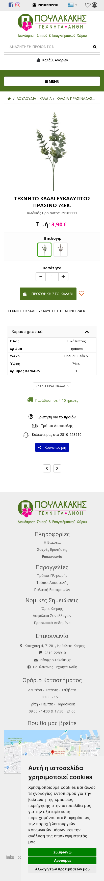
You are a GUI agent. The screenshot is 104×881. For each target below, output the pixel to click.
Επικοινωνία (52, 556)
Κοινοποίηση (54, 447)
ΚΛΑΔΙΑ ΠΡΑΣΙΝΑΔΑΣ (51, 386)
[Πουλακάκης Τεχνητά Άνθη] (52, 25)
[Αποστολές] (35, 425)
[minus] (41, 276)
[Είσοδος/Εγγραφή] (94, 5)
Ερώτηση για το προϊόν (56, 417)
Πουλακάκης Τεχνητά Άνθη (55, 666)
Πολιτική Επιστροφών (52, 589)
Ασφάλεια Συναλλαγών (52, 615)
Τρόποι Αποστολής (56, 425)
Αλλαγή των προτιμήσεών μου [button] (62, 869)
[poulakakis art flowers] (11, 5)
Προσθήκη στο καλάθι (51, 293)
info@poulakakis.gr (55, 659)
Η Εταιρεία (52, 542)
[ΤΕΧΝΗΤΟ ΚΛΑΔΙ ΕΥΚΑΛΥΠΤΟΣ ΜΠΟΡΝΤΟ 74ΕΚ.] (60, 249)
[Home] (9, 98)
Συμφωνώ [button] (62, 852)
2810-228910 (71, 434)
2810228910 (48, 5)
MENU (70, 81)
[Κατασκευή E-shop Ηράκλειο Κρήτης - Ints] (11, 857)
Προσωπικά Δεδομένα (52, 622)
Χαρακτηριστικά (27, 331)
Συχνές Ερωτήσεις (52, 549)
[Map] (52, 751)
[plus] (63, 276)
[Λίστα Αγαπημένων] (88, 5)
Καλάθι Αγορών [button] (54, 60)
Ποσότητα (52, 268)
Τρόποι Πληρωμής (52, 575)
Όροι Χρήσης (52, 608)
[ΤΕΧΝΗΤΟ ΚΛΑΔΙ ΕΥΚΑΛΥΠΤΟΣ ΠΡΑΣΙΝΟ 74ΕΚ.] (44, 249)
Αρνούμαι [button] (62, 860)
